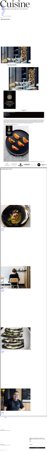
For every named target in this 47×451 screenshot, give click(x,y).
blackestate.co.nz (9, 114)
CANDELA (3, 351)
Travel (2, 7)
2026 (4, 10)
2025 (4, 11)
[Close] (46, 436)
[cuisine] (14, 439)
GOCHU (2, 412)
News (2, 4)
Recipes (3, 5)
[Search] (3, 17)
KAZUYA (2, 228)
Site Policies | (41, 431)
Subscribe (3, 13)
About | (44, 431)
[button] (3, 14)
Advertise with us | (34, 431)
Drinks (3, 8)
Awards (3, 9)
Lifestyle (3, 6)
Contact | (38, 431)
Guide (2, 12)
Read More (2, 230)
